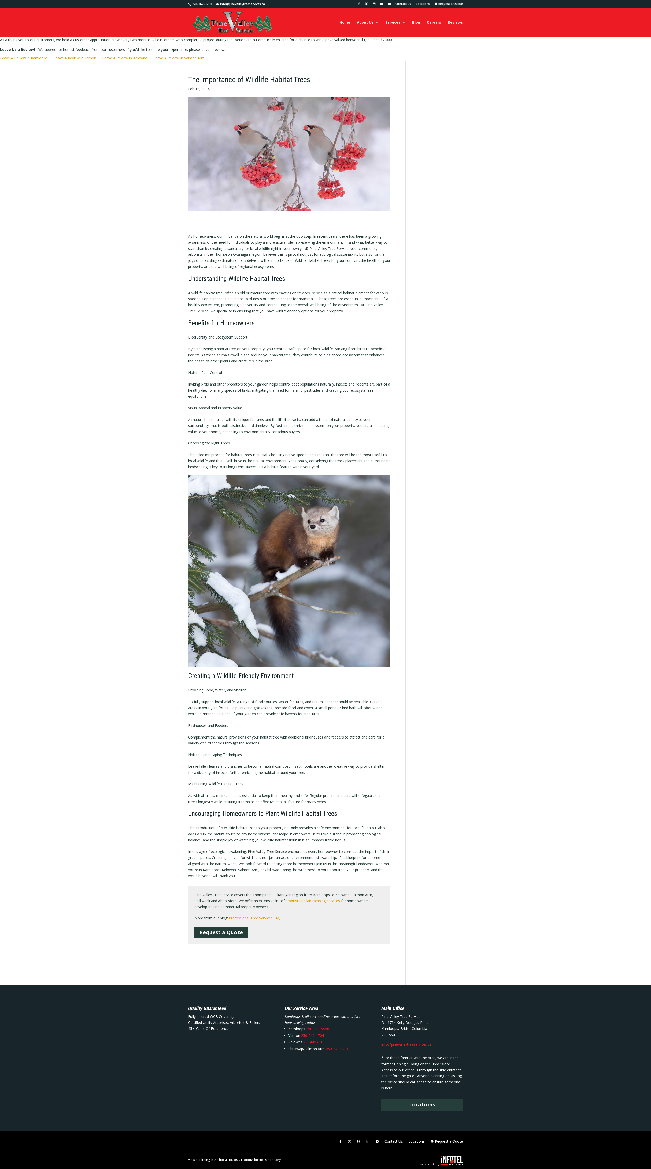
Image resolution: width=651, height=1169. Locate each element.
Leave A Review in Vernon (75, 58)
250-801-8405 (315, 1042)
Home (344, 23)
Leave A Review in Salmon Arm (178, 58)
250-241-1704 (312, 1035)
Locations (423, 4)
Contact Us (403, 4)
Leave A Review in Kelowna (124, 58)
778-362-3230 (202, 4)
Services (393, 23)
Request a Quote (450, 4)
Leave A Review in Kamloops (24, 58)
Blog (416, 23)
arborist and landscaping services (313, 900)
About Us (365, 23)
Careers (434, 23)
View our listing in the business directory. (235, 1160)
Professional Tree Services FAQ (255, 918)
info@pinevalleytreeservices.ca (406, 1044)
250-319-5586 (317, 1028)
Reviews (455, 23)
